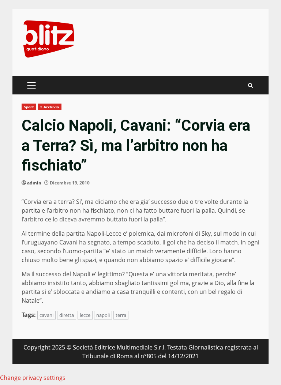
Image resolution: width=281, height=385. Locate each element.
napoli (103, 315)
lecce (85, 315)
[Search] (250, 85)
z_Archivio (49, 106)
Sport (29, 106)
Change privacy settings (32, 378)
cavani (46, 315)
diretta (66, 315)
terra (121, 315)
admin (34, 183)
